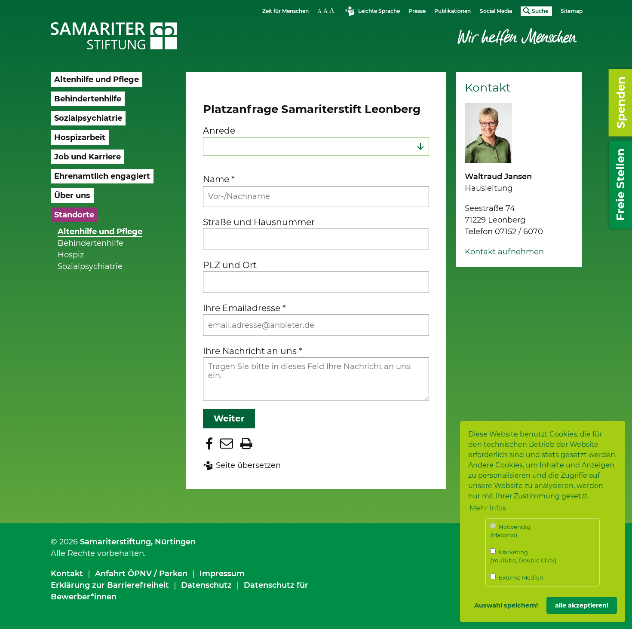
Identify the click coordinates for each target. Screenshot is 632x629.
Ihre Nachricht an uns (252, 350)
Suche (540, 11)
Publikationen (452, 11)
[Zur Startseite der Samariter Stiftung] (114, 36)
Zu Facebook (209, 443)
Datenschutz (206, 585)
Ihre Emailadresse (244, 307)
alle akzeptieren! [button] (581, 605)
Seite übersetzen (248, 465)
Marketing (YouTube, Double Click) (523, 556)
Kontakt (67, 573)
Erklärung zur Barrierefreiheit (110, 585)
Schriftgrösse (327, 10)
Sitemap (572, 11)
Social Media (496, 11)
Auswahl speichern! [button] (506, 605)
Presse (417, 11)
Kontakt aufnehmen (504, 251)
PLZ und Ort (230, 265)
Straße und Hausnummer (259, 222)
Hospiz (71, 255)
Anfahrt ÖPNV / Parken (141, 573)
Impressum (222, 573)
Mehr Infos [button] (487, 508)
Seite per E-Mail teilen (226, 443)
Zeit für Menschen (285, 11)
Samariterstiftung (115, 542)
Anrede (219, 130)
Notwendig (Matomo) (510, 531)
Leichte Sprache (379, 11)
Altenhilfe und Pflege (100, 231)
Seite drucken (246, 443)
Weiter (229, 418)
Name (219, 179)
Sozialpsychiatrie (90, 266)
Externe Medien (520, 577)
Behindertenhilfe (90, 243)
